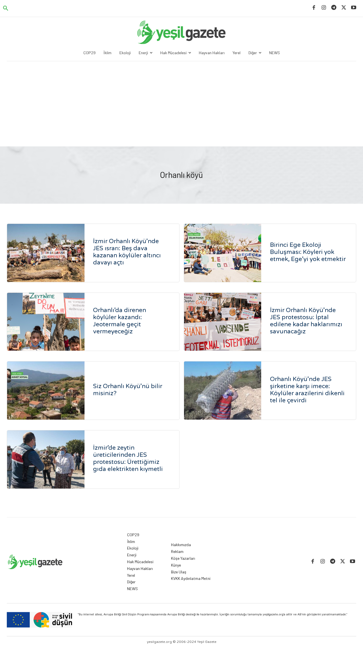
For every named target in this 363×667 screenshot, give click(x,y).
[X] (343, 7)
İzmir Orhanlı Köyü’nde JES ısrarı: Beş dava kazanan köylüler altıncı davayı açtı (127, 252)
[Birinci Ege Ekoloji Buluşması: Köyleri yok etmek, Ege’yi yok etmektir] (222, 253)
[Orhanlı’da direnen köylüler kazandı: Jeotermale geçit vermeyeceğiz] (46, 322)
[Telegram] (333, 7)
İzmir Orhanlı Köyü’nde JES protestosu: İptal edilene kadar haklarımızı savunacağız (306, 321)
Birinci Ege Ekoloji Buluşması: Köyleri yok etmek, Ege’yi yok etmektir (308, 252)
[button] (5, 8)
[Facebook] (313, 7)
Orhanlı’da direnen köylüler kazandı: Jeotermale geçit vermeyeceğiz (119, 321)
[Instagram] (323, 7)
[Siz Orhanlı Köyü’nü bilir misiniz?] (46, 390)
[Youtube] (353, 7)
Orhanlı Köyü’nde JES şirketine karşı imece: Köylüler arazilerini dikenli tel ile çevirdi (307, 390)
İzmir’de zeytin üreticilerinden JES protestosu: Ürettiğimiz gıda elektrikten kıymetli (128, 458)
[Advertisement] (181, 104)
